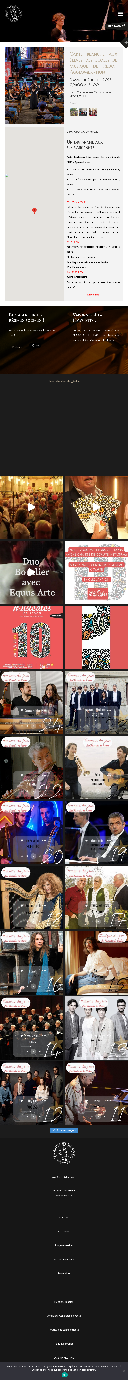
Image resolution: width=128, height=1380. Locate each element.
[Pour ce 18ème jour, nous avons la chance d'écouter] (31, 897)
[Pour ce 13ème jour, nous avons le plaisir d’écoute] (96, 1028)
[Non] (124, 1371)
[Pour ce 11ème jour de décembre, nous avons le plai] (96, 1093)
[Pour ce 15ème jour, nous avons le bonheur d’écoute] (96, 963)
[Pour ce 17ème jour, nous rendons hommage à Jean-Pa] (96, 897)
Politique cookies (64, 1343)
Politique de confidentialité (64, 1329)
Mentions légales (64, 1301)
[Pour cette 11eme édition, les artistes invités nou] (96, 507)
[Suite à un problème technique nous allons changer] (31, 637)
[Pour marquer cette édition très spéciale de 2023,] (96, 637)
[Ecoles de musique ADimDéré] (74, 115)
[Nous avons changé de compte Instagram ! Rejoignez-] (96, 572)
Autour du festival (64, 1259)
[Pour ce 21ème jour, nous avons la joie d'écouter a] (96, 767)
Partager (17, 347)
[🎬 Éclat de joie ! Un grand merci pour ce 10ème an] (31, 507)
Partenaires (64, 1273)
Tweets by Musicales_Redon (64, 381)
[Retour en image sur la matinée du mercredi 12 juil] (31, 572)
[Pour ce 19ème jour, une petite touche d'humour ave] (96, 832)
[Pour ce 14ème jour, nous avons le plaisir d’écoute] (31, 1028)
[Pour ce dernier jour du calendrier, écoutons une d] (31, 702)
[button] (34, 210)
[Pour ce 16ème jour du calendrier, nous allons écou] (31, 963)
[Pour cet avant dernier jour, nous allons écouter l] (96, 702)
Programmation (64, 1245)
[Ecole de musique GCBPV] (83, 115)
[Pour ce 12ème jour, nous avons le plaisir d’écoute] (31, 1093)
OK (64, 1375)
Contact (64, 1217)
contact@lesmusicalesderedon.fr (64, 1177)
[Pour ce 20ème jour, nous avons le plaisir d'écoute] (31, 832)
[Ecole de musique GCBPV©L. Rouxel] (93, 115)
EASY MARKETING (64, 1357)
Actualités (64, 1231)
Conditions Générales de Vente (64, 1315)
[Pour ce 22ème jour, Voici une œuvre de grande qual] (31, 767)
